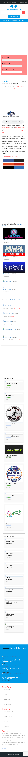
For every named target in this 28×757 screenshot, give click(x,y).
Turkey (12, 316)
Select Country (5, 57)
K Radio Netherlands (8, 337)
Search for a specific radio (8, 69)
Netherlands (17, 339)
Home (4, 20)
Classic (7, 88)
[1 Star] (3, 83)
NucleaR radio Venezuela (9, 697)
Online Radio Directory (12, 2)
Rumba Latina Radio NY (8, 305)
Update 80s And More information (11, 156)
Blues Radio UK (6, 273)
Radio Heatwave (7, 289)
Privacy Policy (6, 726)
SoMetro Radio (7, 702)
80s (4, 88)
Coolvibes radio (7, 689)
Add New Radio (14, 16)
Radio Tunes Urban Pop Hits (9, 329)
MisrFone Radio (7, 699)
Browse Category (6, 63)
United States (16, 308)
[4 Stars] (7, 83)
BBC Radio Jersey (7, 281)
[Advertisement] (14, 38)
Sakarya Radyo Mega (8, 313)
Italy (13, 324)
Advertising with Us (8, 716)
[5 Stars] (9, 83)
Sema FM (5, 692)
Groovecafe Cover (7, 321)
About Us (5, 719)
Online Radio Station (23, 2)
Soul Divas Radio (7, 704)
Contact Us (6, 721)
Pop (14, 88)
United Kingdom (12, 20)
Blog (4, 2)
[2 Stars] (4, 83)
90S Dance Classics (7, 256)
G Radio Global (6, 239)
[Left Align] (23, 12)
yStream (5, 694)
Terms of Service (7, 724)
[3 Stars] (6, 83)
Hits (11, 88)
